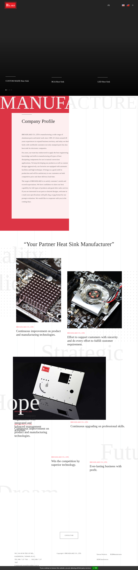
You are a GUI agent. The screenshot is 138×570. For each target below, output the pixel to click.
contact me (69, 535)
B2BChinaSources (102, 559)
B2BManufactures (116, 554)
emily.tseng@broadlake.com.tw (29, 565)
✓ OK (95, 568)
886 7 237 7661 (23, 559)
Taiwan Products (102, 554)
